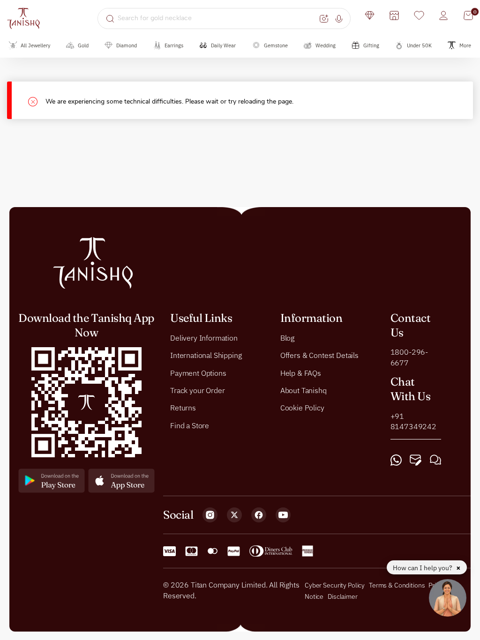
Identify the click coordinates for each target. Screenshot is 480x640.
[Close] (36, 100)
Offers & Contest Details (319, 355)
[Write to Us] (415, 460)
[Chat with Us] (435, 460)
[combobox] (217, 18)
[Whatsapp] (396, 460)
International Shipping (205, 355)
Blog (287, 337)
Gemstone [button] (276, 45)
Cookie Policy (302, 408)
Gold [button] (83, 45)
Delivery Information (204, 337)
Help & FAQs (300, 373)
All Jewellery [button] (35, 45)
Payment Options (198, 373)
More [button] (465, 45)
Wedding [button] (325, 45)
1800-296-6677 (409, 357)
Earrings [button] (174, 45)
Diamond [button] (126, 45)
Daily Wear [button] (223, 45)
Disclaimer (343, 596)
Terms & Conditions (397, 585)
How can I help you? (423, 568)
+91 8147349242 (413, 421)
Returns (183, 408)
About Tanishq (303, 390)
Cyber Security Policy (335, 585)
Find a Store (189, 425)
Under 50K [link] (419, 45)
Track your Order (197, 390)
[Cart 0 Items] (468, 15)
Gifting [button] (371, 45)
